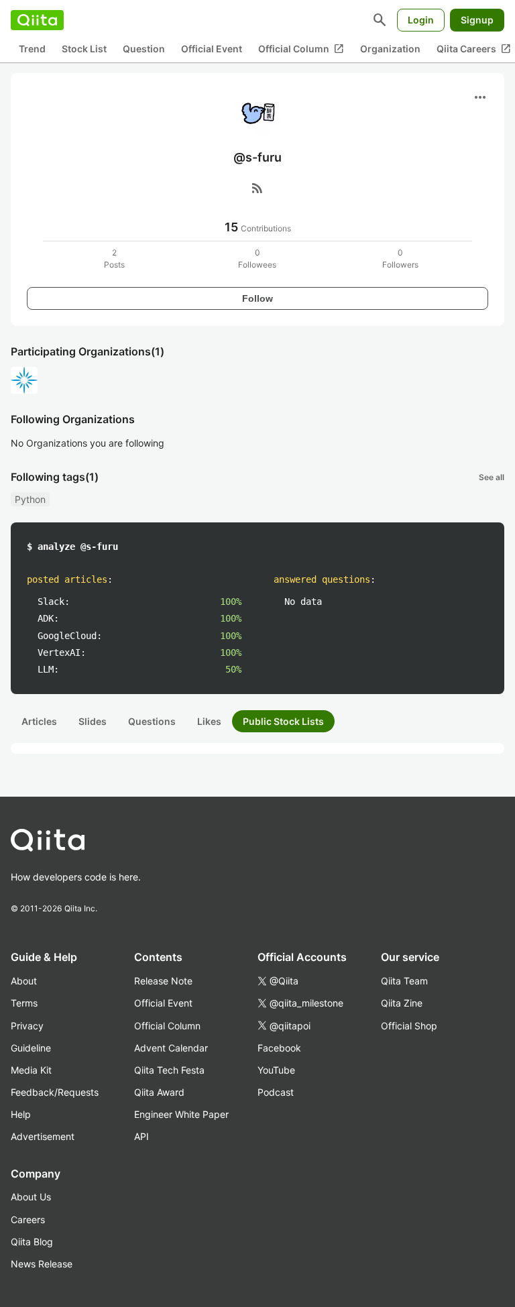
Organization (390, 48)
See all (491, 477)
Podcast (276, 1092)
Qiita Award (159, 1092)
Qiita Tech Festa (169, 1070)
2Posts (114, 258)
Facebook (279, 1048)
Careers (28, 1219)
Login (421, 19)
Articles (39, 721)
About (24, 980)
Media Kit (31, 1070)
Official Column (301, 49)
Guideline (31, 1048)
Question (144, 48)
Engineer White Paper (181, 1114)
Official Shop (409, 1025)
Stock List (84, 48)
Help (21, 1114)
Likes (209, 721)
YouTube (276, 1070)
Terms (24, 1003)
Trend (32, 48)
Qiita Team (404, 980)
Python (30, 499)
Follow (257, 298)
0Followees (257, 258)
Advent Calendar (171, 1048)
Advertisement (42, 1136)
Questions (152, 721)
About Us (31, 1196)
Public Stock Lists (283, 721)
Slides (92, 721)
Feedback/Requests (55, 1092)
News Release (41, 1263)
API (141, 1136)
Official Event (211, 48)
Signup (477, 19)
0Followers (400, 258)
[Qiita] (37, 20)
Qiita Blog (32, 1241)
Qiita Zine (401, 1003)
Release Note (163, 980)
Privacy (27, 1025)
